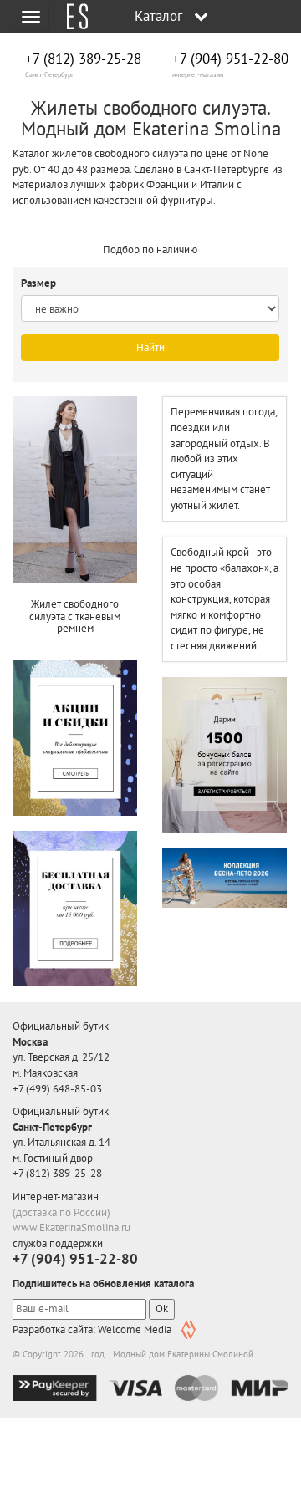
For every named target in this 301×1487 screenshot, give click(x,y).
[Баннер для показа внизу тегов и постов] (224, 877)
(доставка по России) (61, 1212)
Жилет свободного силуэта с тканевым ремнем (74, 616)
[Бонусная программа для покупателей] (224, 755)
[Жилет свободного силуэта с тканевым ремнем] (75, 489)
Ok (162, 1308)
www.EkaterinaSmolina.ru (71, 1227)
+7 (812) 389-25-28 (83, 59)
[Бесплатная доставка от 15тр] (75, 908)
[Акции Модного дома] (75, 738)
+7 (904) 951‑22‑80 (230, 59)
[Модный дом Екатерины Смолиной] (71, 16)
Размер (40, 283)
